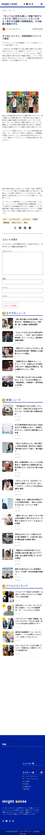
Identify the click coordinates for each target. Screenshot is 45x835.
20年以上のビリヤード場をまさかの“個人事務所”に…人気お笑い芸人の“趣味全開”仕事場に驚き (29, 537)
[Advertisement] (22, 76)
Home (4, 10)
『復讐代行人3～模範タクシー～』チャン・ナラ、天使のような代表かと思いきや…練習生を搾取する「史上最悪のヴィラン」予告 (29, 365)
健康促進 (6, 222)
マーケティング (14, 219)
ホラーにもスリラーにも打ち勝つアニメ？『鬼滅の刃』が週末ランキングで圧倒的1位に (28, 647)
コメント (6, 251)
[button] (41, 4)
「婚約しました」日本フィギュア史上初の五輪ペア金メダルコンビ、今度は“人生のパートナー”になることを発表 (29, 519)
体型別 (35, 219)
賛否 (25, 222)
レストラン (26, 219)
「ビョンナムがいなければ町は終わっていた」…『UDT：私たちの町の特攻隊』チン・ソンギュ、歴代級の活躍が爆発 (29, 336)
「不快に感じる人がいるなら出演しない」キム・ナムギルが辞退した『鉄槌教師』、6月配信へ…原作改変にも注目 (29, 381)
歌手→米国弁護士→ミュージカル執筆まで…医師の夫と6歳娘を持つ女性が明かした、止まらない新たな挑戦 (29, 466)
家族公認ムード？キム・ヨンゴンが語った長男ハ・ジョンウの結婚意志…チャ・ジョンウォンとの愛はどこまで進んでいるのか (28, 608)
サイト (4, 296)
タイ (4, 219)
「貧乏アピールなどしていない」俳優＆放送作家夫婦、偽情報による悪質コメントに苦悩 (29, 351)
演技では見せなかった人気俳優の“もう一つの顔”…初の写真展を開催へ (29, 572)
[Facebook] (27, 4)
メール (4, 287)
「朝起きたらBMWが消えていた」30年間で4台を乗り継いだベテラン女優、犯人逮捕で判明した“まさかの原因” (28, 554)
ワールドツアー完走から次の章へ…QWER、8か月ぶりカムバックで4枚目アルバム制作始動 (29, 594)
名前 (4, 278)
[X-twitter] (24, 4)
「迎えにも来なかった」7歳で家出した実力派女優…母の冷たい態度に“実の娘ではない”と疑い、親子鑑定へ (29, 447)
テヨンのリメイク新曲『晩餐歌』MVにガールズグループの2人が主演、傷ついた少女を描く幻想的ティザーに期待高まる (28, 622)
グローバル (11, 10)
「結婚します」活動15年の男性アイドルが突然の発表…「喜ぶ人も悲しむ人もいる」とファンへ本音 (29, 502)
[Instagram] (30, 4)
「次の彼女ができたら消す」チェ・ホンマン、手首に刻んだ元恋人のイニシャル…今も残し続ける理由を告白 (29, 410)
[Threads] (32, 4)
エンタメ (17, 327)
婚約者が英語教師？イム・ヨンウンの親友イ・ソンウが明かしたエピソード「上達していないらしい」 (28, 634)
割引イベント (16, 222)
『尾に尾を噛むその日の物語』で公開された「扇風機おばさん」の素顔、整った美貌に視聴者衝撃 (29, 322)
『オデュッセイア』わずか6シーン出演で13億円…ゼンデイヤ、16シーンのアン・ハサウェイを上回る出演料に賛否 (28, 484)
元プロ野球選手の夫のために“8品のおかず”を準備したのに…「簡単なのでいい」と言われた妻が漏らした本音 (29, 428)
